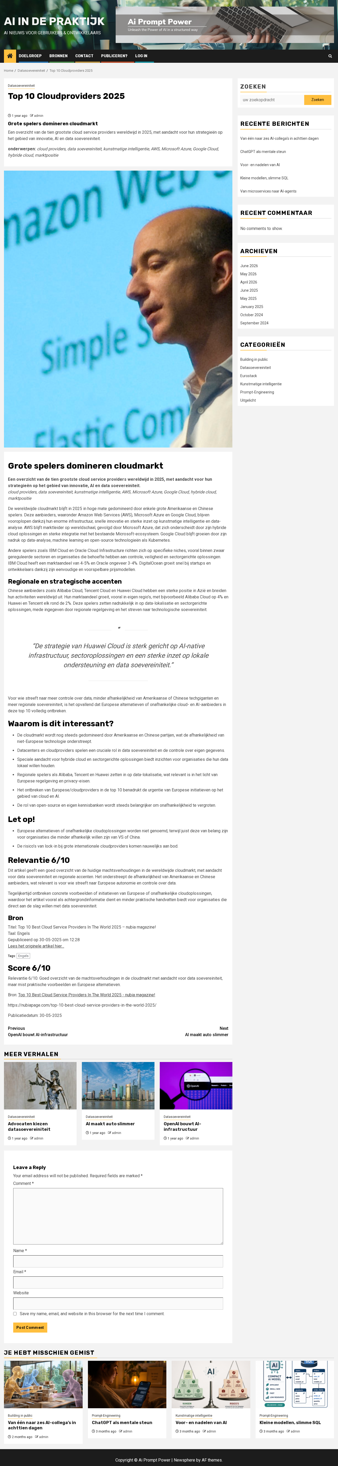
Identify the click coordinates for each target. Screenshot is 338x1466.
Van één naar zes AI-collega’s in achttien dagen (279, 138)
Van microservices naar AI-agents (268, 191)
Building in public (254, 360)
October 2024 (251, 315)
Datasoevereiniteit (21, 86)
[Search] (330, 56)
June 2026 (249, 266)
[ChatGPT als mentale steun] (127, 1384)
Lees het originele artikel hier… (36, 946)
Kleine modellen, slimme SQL (264, 178)
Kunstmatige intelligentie (261, 384)
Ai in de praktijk (54, 21)
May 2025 (248, 299)
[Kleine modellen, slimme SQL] (295, 1384)
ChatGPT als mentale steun (263, 152)
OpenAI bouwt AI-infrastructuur (38, 1031)
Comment (23, 1183)
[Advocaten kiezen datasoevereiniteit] (40, 1085)
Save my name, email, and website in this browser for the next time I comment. (92, 1313)
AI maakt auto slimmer (206, 1031)
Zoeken (253, 86)
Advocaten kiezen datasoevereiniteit (29, 1126)
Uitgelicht (248, 400)
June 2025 (249, 291)
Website (21, 1292)
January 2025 (251, 307)
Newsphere (184, 1460)
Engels (23, 956)
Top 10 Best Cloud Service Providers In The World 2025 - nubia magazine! (86, 994)
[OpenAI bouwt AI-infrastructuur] (196, 1085)
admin (38, 116)
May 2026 (248, 274)
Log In (141, 56)
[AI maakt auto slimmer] (118, 1085)
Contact (84, 56)
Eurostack (248, 376)
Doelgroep (30, 56)
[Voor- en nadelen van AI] (211, 1384)
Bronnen (58, 56)
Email (19, 1271)
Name (20, 1250)
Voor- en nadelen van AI (260, 165)
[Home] (10, 56)
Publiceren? (114, 56)
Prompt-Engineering (257, 392)
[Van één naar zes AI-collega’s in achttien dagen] (43, 1384)
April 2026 (248, 282)
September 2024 (254, 323)
